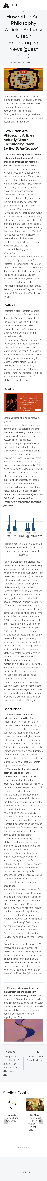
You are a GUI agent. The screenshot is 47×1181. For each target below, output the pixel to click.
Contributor (16, 62)
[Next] (41, 1121)
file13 (23, 11)
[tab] (19, 1147)
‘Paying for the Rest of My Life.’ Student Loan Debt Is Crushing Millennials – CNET (11, 1063)
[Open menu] (41, 5)
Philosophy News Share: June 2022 (11, 1118)
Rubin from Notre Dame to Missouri (35, 1056)
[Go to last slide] (6, 1121)
